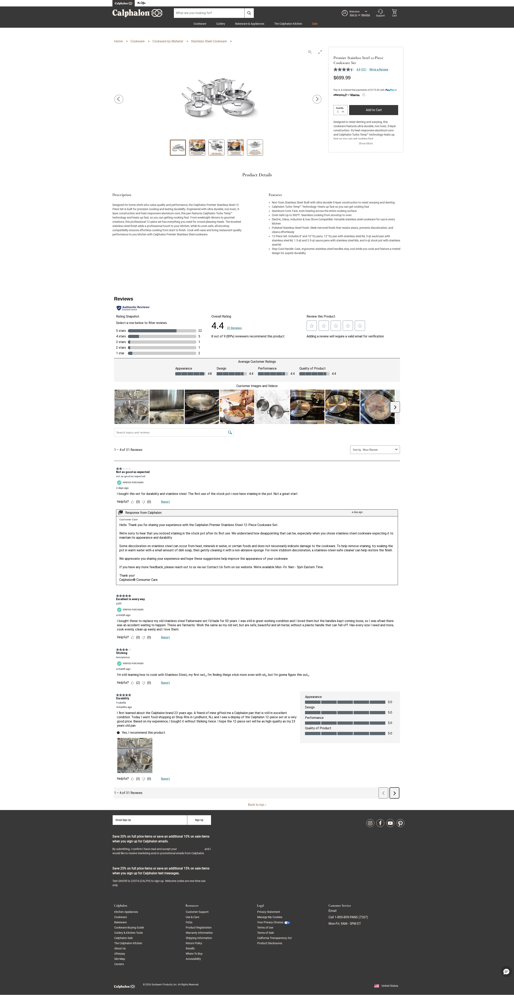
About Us (120, 948)
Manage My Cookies (269, 917)
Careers (119, 964)
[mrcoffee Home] (141, 3)
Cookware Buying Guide (129, 927)
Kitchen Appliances (126, 911)
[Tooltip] (363, 94)
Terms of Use (265, 927)
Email (332, 911)
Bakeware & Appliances (249, 23)
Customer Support (197, 911)
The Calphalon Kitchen (288, 23)
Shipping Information (199, 938)
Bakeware (120, 922)
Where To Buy (194, 953)
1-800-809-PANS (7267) (351, 917)
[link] (370, 823)
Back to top (256, 805)
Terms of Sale (265, 932)
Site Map (119, 958)
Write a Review (378, 69)
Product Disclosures (269, 943)
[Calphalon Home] (123, 3)
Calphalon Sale (123, 938)
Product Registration (199, 927)
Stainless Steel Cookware (209, 41)
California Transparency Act (274, 938)
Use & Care (192, 917)
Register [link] (365, 15)
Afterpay (119, 953)
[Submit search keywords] (249, 13)
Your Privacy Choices (270, 922)
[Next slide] (317, 99)
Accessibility (193, 958)
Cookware (200, 23)
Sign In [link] (353, 15)
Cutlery (220, 23)
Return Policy (194, 943)
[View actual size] (310, 52)
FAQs (189, 922)
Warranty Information (199, 932)
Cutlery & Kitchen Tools (128, 932)
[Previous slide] (119, 99)
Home (118, 41)
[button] (356, 13)
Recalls (190, 948)
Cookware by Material (168, 41)
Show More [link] (366, 143)
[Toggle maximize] (320, 52)
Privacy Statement (190, 849)
